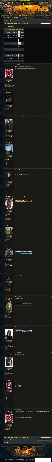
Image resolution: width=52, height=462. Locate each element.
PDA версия (10, 0)
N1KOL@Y (8, 66)
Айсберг (8, 92)
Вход (14, 5)
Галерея (22, 17)
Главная (5, 17)
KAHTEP (8, 275)
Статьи (10, 17)
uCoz (35, 460)
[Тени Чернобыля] (14, 3)
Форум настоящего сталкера (8, 23)
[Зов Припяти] (40, 3)
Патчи (20, 17)
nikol (8, 354)
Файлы (13, 17)
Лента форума (28, 17)
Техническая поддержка (17, 23)
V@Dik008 (13, 22)
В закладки (6, 0)
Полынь (8, 298)
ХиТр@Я (8, 170)
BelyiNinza (8, 225)
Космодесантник (9, 196)
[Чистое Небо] (18, 3)
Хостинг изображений (14, 0)
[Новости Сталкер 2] (45, 3)
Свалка (23, 23)
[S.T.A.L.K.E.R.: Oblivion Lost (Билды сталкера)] (10, 3)
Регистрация (43, 5)
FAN (11, 22)
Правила (32, 17)
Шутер (8, 327)
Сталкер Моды (16, 17)
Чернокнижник (8, 116)
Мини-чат (38, 457)
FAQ (25, 17)
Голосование (26, 23)
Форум (8, 17)
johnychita (8, 142)
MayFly (8, 380)
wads (8, 248)
